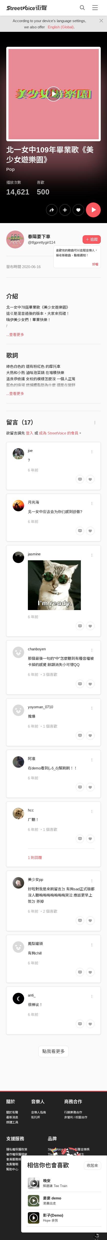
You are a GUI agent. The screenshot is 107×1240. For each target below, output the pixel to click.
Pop (10, 169)
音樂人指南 (38, 1112)
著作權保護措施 (16, 1154)
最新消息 (12, 1117)
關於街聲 (12, 1112)
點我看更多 (53, 1051)
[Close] (101, 21)
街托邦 (35, 1117)
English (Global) (61, 27)
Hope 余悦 (50, 1220)
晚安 (47, 1181)
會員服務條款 (15, 1159)
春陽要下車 (39, 236)
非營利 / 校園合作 (75, 1117)
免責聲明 (12, 1164)
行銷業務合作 (73, 1112)
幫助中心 (12, 1169)
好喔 (95, 264)
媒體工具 (12, 1122)
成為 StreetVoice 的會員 (58, 433)
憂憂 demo (52, 1198)
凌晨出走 (49, 1203)
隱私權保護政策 (16, 1149)
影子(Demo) (53, 1215)
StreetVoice (26, 7)
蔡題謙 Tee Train (55, 1186)
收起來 (92, 1165)
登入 (29, 433)
